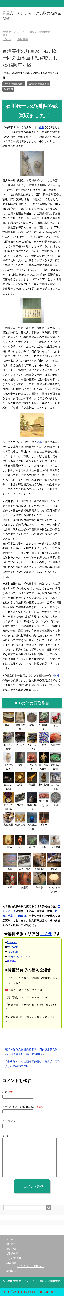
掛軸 (41, 127)
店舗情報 (10, 1263)
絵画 (39, 442)
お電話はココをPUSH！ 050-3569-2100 (34, 1292)
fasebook (12, 947)
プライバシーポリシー (30, 1266)
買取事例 (8, 89)
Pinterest (12, 942)
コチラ (46, 934)
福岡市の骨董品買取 (14, 83)
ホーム (9, 1239)
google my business (18, 956)
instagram (12, 951)
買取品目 (10, 1244)
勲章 (10, 915)
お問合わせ (12, 1271)
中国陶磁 (21, 915)
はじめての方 (13, 1258)
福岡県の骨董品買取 (38, 83)
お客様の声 (12, 1253)
